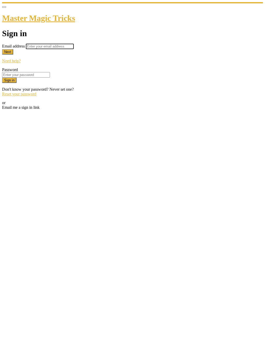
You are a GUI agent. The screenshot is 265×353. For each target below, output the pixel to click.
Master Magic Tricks (38, 18)
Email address (14, 46)
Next (7, 52)
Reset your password (19, 94)
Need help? (11, 61)
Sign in (9, 80)
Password (10, 69)
